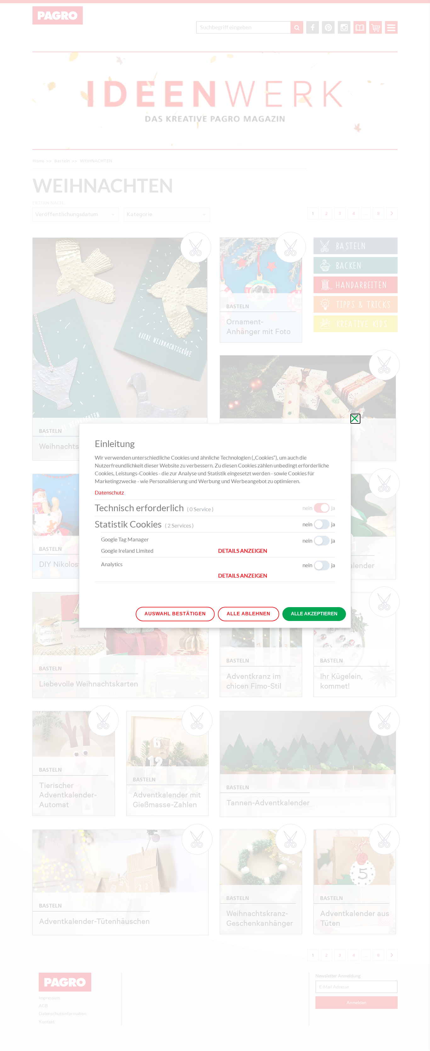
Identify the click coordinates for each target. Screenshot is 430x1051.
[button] (276, 551)
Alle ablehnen (248, 613)
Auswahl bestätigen (175, 613)
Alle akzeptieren (314, 613)
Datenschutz (109, 492)
